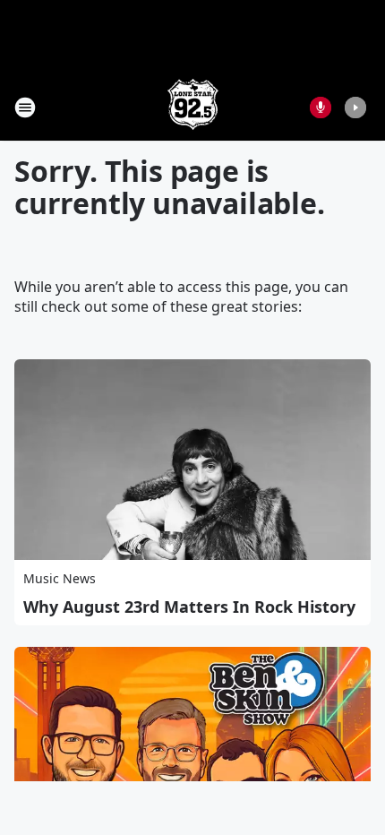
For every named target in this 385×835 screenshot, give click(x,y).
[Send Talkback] (320, 107)
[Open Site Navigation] (25, 107)
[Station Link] (193, 107)
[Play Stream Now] (355, 107)
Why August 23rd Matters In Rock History (189, 606)
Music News (59, 578)
